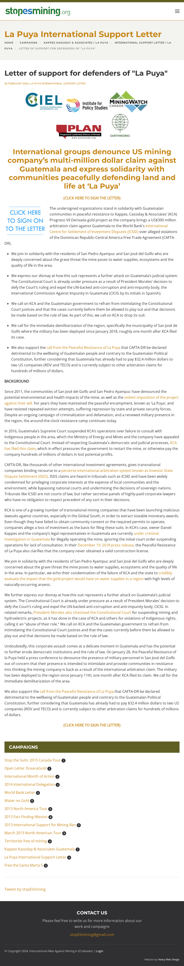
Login (99, 951)
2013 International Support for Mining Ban (42, 824)
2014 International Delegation (31, 784)
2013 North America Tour (27, 808)
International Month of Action (31, 776)
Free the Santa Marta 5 (25, 865)
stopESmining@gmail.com (92, 934)
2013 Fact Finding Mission (27, 816)
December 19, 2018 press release (106, 545)
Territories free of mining (27, 840)
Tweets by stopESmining (25, 889)
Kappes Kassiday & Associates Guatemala (41, 849)
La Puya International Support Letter (57, 83)
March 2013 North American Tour (34, 832)
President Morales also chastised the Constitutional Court (82, 612)
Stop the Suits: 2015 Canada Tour (34, 760)
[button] (177, 11)
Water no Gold (18, 800)
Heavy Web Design (169, 959)
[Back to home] (37, 11)
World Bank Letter (21, 792)
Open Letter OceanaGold (27, 768)
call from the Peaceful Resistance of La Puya (83, 347)
